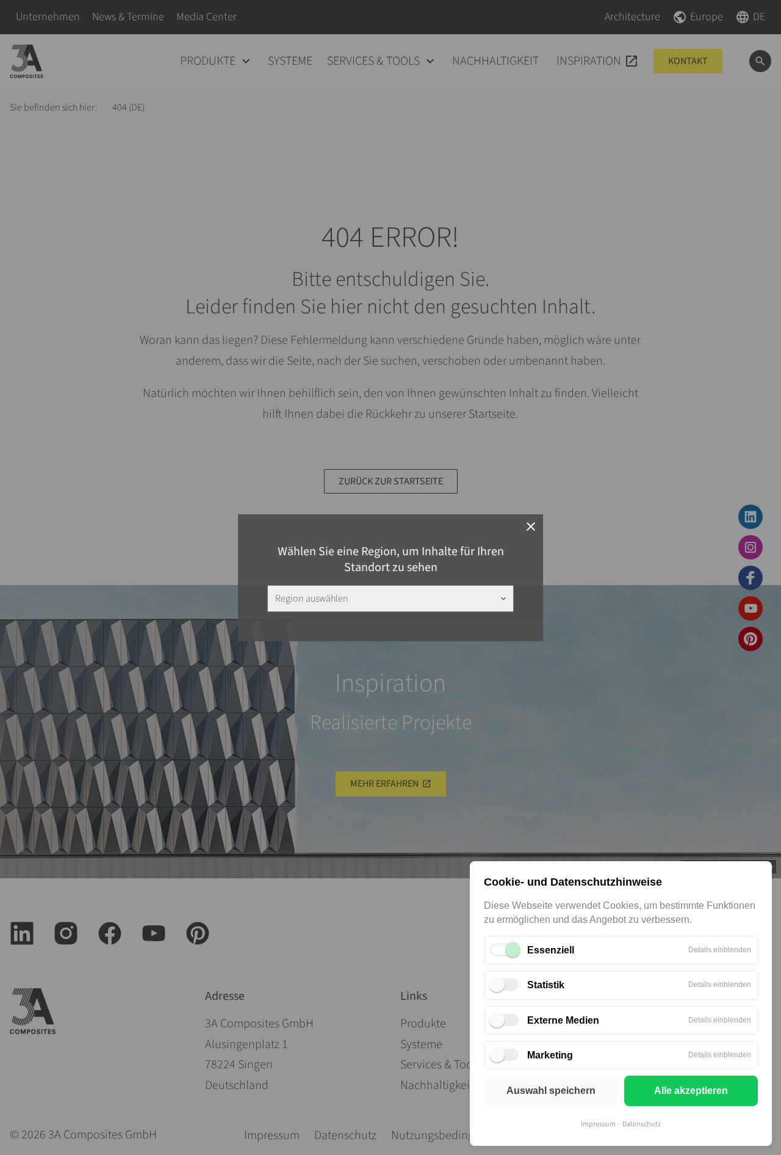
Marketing (550, 1055)
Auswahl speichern (551, 1090)
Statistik (545, 985)
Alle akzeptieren (691, 1090)
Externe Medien (563, 1020)
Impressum (598, 1124)
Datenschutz (641, 1124)
